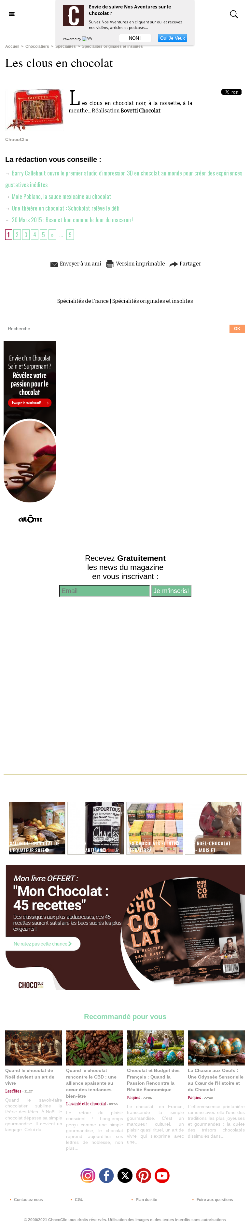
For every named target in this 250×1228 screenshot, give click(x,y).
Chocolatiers (37, 46)
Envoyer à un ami (80, 264)
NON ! (135, 38)
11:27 (27, 1091)
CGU (79, 1199)
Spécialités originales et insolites (112, 46)
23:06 (146, 1098)
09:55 (112, 1104)
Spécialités (65, 46)
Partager (190, 264)
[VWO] (88, 38)
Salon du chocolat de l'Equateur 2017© (35, 846)
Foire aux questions (214, 1199)
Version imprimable (140, 264)
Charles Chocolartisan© (87, 846)
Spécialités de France (83, 301)
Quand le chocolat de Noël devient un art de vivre (29, 1077)
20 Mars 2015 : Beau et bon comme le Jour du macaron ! (71, 219)
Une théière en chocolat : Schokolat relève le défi (64, 208)
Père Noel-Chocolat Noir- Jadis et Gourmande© (208, 850)
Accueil (12, 46)
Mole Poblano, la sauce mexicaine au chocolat (60, 196)
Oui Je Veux (172, 38)
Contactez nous (28, 1199)
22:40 (207, 1098)
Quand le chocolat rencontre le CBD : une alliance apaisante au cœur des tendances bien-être (91, 1083)
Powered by (72, 38)
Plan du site (146, 1199)
